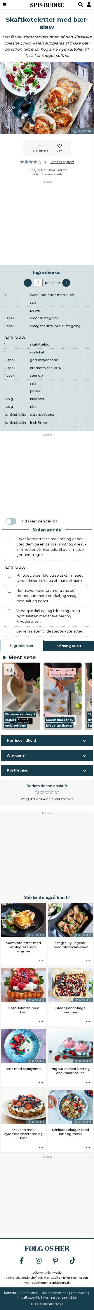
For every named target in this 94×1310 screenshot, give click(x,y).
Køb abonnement (54, 1293)
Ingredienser (22, 646)
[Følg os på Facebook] (21, 1261)
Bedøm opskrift (62, 162)
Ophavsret (79, 1293)
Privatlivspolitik (28, 1297)
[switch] (10, 521)
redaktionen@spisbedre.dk (51, 1282)
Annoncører (28, 1293)
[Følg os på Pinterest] (55, 1261)
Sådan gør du (69, 646)
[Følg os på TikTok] (72, 1261)
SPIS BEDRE (47, 4)
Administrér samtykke (60, 1297)
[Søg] (81, 4)
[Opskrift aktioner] (41, 961)
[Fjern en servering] (28, 283)
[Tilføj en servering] (66, 283)
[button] (21, 696)
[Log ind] (89, 4)
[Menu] (11, 4)
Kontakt (10, 1293)
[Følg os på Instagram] (39, 1261)
